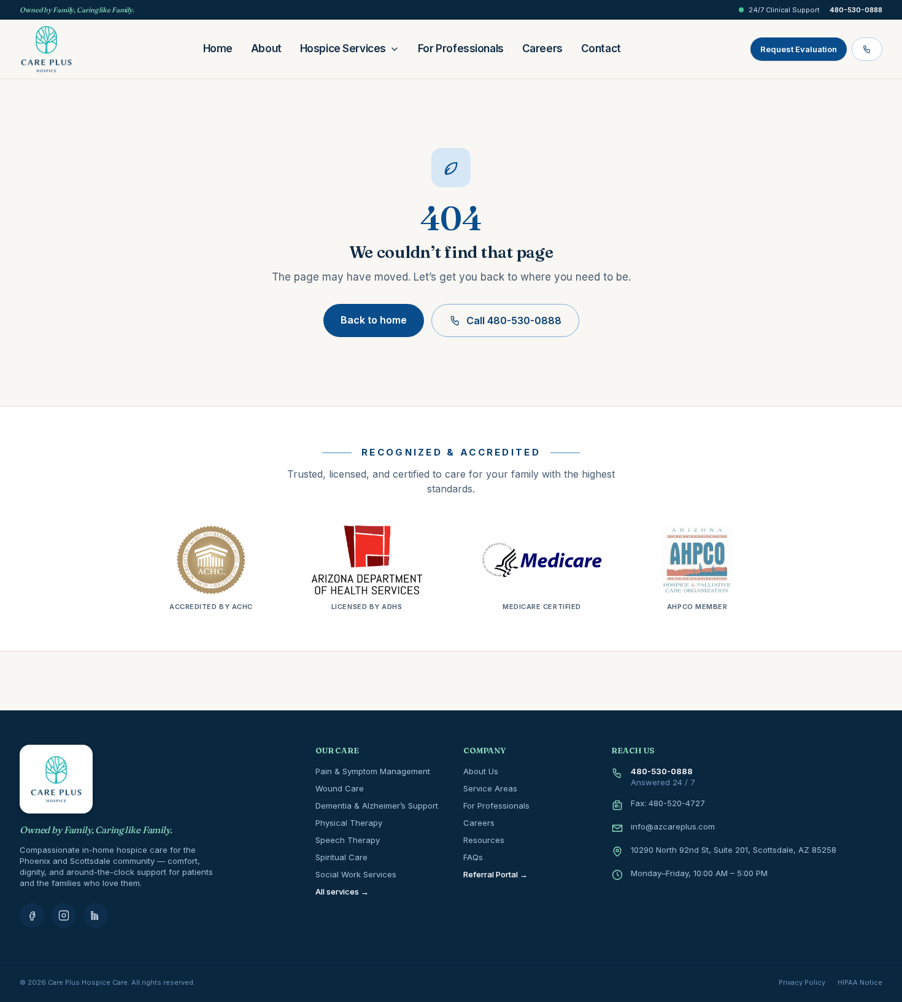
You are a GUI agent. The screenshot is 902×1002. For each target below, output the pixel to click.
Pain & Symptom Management (372, 771)
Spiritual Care (341, 857)
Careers (542, 48)
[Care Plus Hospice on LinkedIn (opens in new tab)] (95, 915)
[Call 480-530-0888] (867, 49)
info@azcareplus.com (673, 826)
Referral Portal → (495, 874)
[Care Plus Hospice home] (46, 49)
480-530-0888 (856, 10)
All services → (342, 891)
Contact (601, 48)
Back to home (374, 320)
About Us (480, 771)
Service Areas (490, 788)
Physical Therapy (348, 823)
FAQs (473, 857)
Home (218, 48)
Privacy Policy (802, 982)
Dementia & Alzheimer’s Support (376, 805)
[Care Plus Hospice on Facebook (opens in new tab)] (32, 915)
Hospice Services (343, 48)
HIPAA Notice (860, 982)
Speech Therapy (347, 840)
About (266, 48)
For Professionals (461, 48)
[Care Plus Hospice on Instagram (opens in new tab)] (64, 915)
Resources (483, 840)
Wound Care (339, 788)
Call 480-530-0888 (513, 320)
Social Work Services (355, 874)
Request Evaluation (798, 49)
